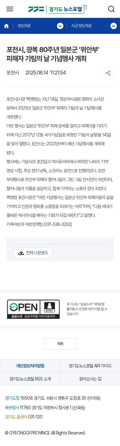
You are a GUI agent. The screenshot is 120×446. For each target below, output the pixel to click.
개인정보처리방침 (30, 365)
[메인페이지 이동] (6, 26)
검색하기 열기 (111, 9)
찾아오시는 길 (90, 378)
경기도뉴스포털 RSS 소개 (30, 378)
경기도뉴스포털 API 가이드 (89, 365)
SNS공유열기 (108, 73)
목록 (60, 344)
